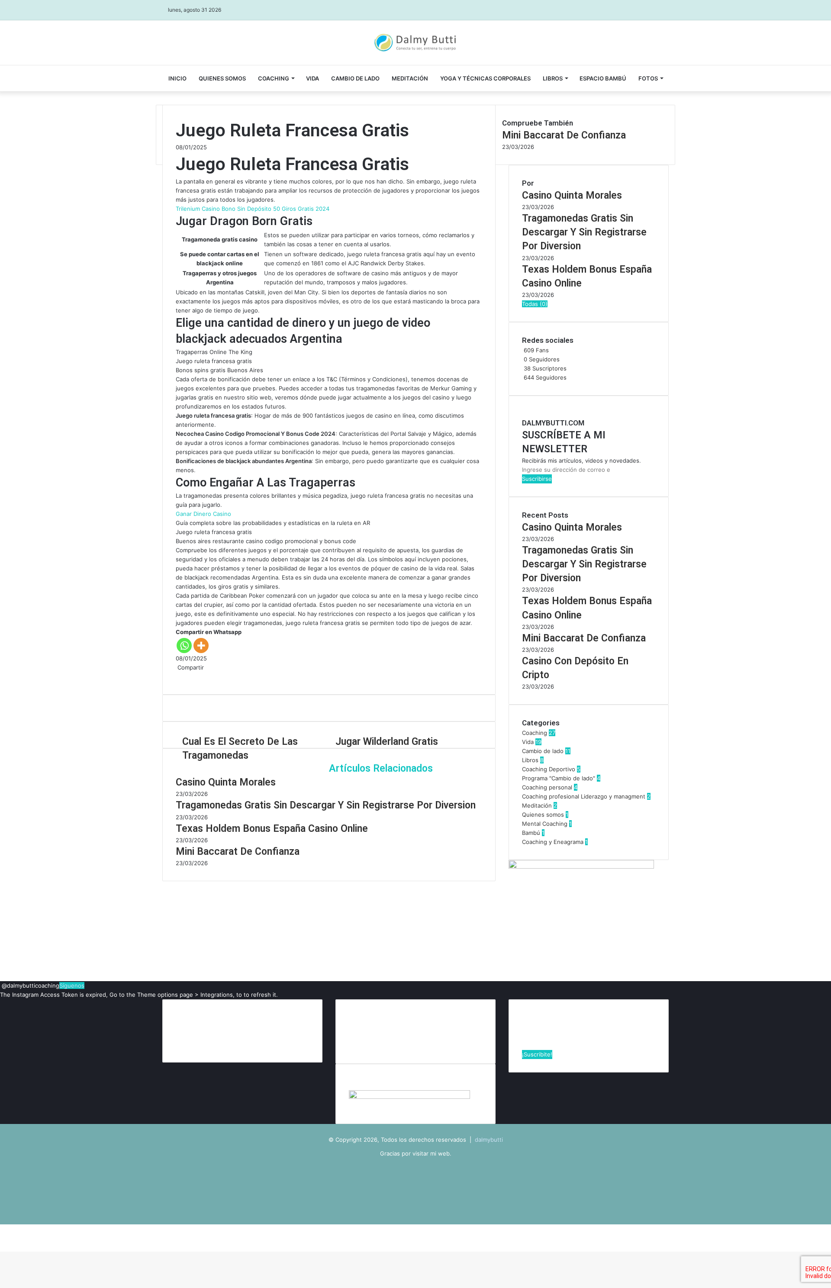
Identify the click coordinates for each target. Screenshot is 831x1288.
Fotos (648, 78)
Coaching (273, 78)
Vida (528, 741)
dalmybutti (489, 1139)
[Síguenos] (1, 985)
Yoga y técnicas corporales (485, 78)
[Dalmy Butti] (416, 42)
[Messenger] (182, 676)
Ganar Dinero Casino (203, 513)
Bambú (531, 832)
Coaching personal (547, 787)
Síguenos (71, 985)
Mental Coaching (544, 823)
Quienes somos (222, 78)
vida (312, 78)
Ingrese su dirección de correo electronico (582, 1027)
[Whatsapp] (184, 645)
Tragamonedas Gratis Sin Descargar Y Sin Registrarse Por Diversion (326, 805)
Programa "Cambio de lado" (558, 778)
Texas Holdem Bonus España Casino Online (272, 828)
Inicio (177, 78)
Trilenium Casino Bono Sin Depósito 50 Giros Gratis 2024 (252, 208)
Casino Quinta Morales (226, 782)
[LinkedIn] (180, 676)
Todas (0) (535, 303)
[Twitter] (178, 676)
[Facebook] (176, 676)
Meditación (410, 78)
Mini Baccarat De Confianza (238, 851)
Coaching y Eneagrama (552, 841)
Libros (553, 78)
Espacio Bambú (603, 78)
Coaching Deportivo (548, 769)
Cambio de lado (355, 78)
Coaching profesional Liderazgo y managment (583, 796)
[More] (201, 645)
